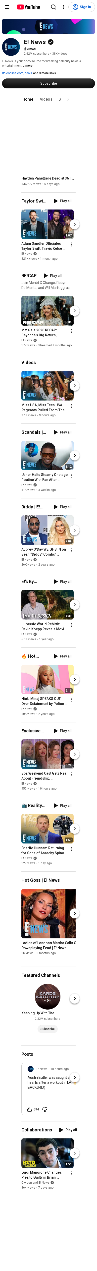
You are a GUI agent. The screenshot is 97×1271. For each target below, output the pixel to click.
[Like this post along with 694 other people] (30, 1109)
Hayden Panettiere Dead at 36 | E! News (48, 178)
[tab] (28, 99)
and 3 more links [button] (44, 73)
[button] (68, 99)
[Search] (53, 7)
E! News (26, 253)
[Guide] (7, 7)
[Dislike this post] (45, 1109)
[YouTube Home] (28, 7)
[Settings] (63, 7)
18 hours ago (59, 1069)
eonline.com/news (18, 73)
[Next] (75, 224)
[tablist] (48, 99)
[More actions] (71, 244)
